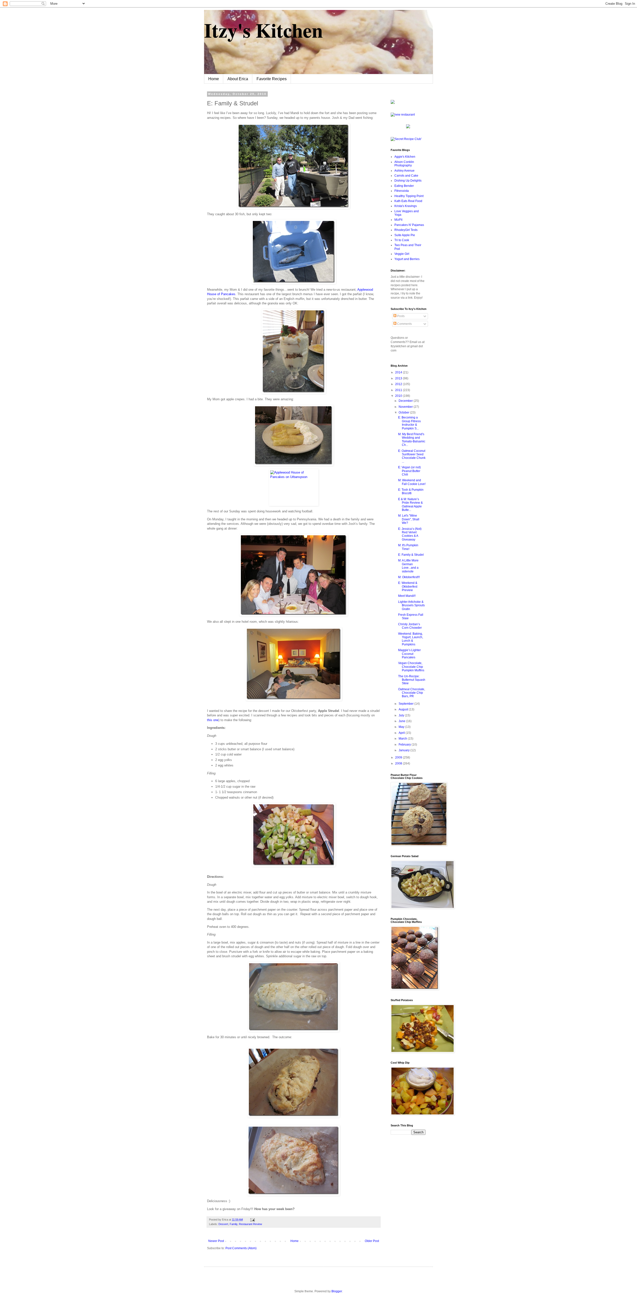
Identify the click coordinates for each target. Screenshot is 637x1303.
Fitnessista (401, 191)
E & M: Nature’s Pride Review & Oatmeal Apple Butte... (410, 504)
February (405, 744)
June (402, 721)
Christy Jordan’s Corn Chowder (410, 625)
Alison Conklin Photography (404, 163)
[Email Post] (252, 1219)
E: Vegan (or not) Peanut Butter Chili (409, 471)
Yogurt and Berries (407, 259)
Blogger (336, 1291)
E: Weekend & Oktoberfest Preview (407, 586)
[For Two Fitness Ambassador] (393, 103)
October (404, 412)
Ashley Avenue (404, 170)
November (406, 407)
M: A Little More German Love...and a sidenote (408, 566)
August (404, 709)
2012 (399, 384)
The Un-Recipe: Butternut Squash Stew (411, 680)
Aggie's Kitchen (404, 156)
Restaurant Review (250, 1224)
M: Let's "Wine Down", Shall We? (408, 519)
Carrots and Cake (406, 175)
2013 (399, 378)
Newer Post (216, 1241)
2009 (399, 757)
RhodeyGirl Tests (406, 230)
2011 (399, 390)
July (402, 715)
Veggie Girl (401, 254)
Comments (404, 324)
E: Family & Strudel (411, 554)
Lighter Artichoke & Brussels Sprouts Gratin (411, 605)
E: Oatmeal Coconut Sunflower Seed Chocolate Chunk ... (411, 456)
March (403, 738)
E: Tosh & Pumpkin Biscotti (411, 491)
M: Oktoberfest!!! (409, 577)
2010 (399, 396)
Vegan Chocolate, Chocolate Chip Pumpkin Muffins (411, 666)
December (406, 401)
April (402, 733)
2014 (399, 372)
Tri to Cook (401, 240)
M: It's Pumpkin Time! (408, 547)
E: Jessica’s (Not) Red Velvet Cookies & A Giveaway (410, 534)
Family (233, 1224)
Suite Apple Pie (404, 235)
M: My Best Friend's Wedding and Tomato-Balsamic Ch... (411, 439)
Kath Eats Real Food (408, 201)
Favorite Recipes (272, 79)
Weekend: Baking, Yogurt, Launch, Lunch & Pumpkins (410, 639)
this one (212, 720)
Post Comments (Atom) (241, 1248)
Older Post (372, 1241)
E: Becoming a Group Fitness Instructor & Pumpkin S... (409, 423)
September (406, 703)
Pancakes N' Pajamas (409, 225)
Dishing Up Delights (408, 180)
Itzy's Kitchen (263, 29)
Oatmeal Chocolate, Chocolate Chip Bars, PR (411, 692)
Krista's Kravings (405, 206)
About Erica (237, 79)
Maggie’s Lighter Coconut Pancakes (409, 653)
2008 (399, 763)
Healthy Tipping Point (409, 196)
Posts (400, 316)
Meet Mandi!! (407, 596)
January (404, 750)
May (402, 727)
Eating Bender (404, 186)
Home (213, 79)
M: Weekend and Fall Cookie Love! (411, 482)
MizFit (398, 219)
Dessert (223, 1224)
